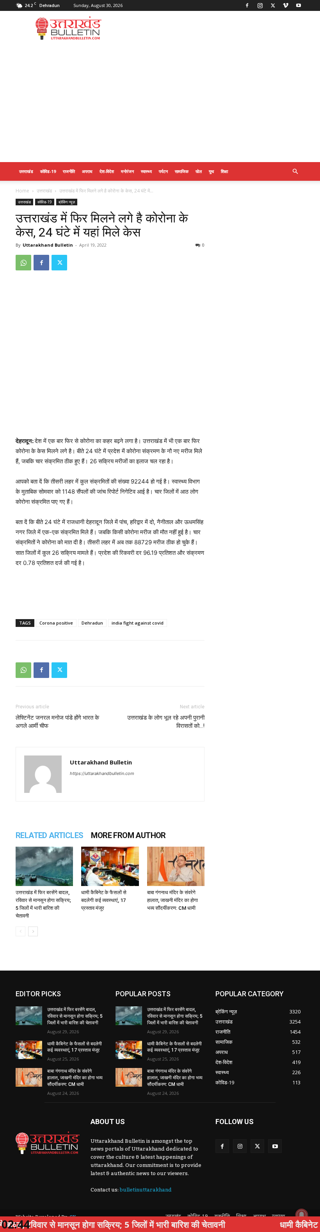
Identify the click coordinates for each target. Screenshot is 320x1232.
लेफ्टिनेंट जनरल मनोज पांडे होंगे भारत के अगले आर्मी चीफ (57, 721)
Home (22, 190)
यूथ (211, 171)
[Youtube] (298, 5)
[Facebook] (247, 5)
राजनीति (69, 171)
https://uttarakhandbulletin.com (102, 773)
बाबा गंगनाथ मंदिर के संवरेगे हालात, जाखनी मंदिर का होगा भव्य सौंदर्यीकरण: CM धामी (172, 900)
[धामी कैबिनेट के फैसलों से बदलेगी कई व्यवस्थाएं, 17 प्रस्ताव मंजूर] (110, 866)
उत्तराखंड (26, 171)
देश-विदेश (107, 171)
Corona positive (56, 623)
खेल (199, 171)
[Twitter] (273, 5)
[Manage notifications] (301, 1215)
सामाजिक (181, 171)
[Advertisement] (212, 28)
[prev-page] (20, 931)
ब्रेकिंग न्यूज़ (67, 202)
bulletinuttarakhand (146, 1190)
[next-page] (33, 931)
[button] (295, 171)
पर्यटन (163, 171)
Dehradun (92, 623)
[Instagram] (260, 5)
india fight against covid (138, 623)
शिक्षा (224, 171)
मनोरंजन (127, 171)
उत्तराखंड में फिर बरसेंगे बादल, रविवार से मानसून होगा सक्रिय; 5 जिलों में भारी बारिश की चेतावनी (75, 1016)
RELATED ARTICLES (49, 835)
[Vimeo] (286, 5)
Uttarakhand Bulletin (48, 245)
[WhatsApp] (23, 262)
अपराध (87, 171)
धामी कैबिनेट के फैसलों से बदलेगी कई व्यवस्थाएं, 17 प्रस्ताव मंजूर (103, 900)
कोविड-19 (48, 171)
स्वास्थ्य (146, 171)
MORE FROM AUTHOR (128, 835)
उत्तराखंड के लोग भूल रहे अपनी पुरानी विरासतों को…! (165, 721)
